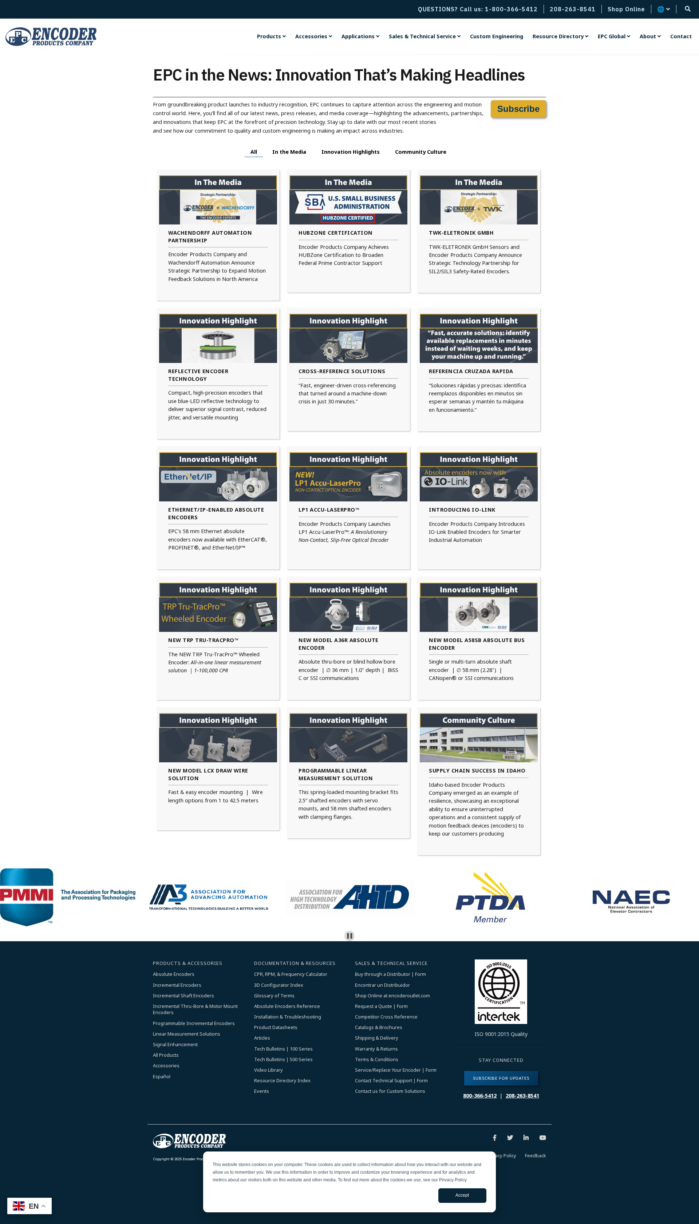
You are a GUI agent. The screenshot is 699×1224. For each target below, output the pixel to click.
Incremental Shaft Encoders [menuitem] (183, 996)
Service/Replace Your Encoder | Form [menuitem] (396, 1070)
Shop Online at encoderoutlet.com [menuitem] (392, 996)
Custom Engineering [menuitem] (496, 36)
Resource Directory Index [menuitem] (282, 1081)
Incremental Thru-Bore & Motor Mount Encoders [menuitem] (196, 1009)
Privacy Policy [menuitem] (501, 1155)
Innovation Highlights (350, 151)
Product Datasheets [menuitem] (275, 1027)
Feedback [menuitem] (535, 1155)
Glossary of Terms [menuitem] (274, 996)
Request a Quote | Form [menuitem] (381, 1006)
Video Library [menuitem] (268, 1070)
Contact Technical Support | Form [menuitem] (391, 1081)
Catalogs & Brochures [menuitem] (378, 1027)
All (253, 151)
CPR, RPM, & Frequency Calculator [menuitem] (290, 974)
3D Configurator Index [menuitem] (278, 985)
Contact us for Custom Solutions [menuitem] (390, 1091)
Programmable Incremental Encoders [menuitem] (194, 1023)
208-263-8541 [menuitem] (573, 9)
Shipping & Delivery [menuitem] (376, 1038)
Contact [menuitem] (681, 36)
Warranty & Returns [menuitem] (376, 1049)
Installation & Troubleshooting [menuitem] (287, 1017)
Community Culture (420, 151)
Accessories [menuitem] (166, 1066)
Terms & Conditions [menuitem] (376, 1059)
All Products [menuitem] (166, 1055)
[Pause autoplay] (349, 936)
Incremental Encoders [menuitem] (177, 985)
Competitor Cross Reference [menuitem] (386, 1017)
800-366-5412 (480, 1095)
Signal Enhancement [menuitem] (175, 1044)
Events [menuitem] (261, 1091)
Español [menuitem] (161, 1077)
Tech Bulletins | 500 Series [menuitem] (283, 1059)
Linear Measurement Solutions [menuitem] (186, 1034)
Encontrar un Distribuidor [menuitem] (382, 985)
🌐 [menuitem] (661, 9)
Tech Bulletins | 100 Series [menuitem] (283, 1049)
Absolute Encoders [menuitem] (173, 974)
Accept (462, 1195)
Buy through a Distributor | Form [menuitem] (390, 974)
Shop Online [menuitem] (626, 9)
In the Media (289, 151)
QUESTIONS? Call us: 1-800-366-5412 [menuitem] (478, 9)
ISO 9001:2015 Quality (501, 1034)
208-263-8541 (522, 1095)
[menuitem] (271, 36)
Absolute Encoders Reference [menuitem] (287, 1006)
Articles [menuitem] (262, 1038)
